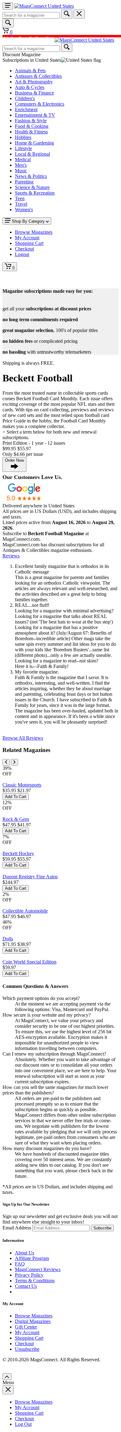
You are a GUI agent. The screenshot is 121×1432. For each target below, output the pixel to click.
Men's (21, 165)
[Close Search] (79, 14)
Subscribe (102, 1228)
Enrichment (26, 109)
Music (21, 170)
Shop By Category (28, 221)
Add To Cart (15, 796)
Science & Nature (32, 187)
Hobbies (23, 137)
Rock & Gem (15, 819)
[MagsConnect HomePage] (44, 6)
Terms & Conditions (35, 1280)
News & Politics (31, 176)
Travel (21, 204)
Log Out (23, 1424)
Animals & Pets (30, 70)
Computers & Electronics (39, 104)
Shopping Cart (29, 1338)
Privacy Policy (29, 1275)
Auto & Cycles (29, 87)
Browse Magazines (33, 1315)
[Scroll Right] (14, 762)
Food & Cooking (31, 126)
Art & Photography (34, 81)
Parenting (24, 181)
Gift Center (26, 1326)
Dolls (7, 938)
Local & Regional (32, 154)
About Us (24, 1252)
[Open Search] (8, 23)
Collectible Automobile (25, 910)
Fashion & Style (31, 120)
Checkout (24, 1343)
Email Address (16, 1227)
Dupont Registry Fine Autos (30, 876)
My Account (27, 1332)
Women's (24, 209)
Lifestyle (23, 148)
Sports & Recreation (35, 192)
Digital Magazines (33, 1321)
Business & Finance (34, 92)
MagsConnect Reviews (37, 1269)
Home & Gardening (34, 142)
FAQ (20, 1263)
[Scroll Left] (6, 762)
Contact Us (26, 1286)
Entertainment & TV (35, 115)
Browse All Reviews (22, 738)
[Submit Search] (66, 14)
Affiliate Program (32, 1258)
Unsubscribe (27, 1349)
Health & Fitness (31, 131)
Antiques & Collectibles (38, 76)
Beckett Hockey (18, 853)
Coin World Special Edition (29, 961)
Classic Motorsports (21, 784)
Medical (23, 159)
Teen (20, 198)
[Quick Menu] (7, 6)
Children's (25, 98)
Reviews (11, 555)
